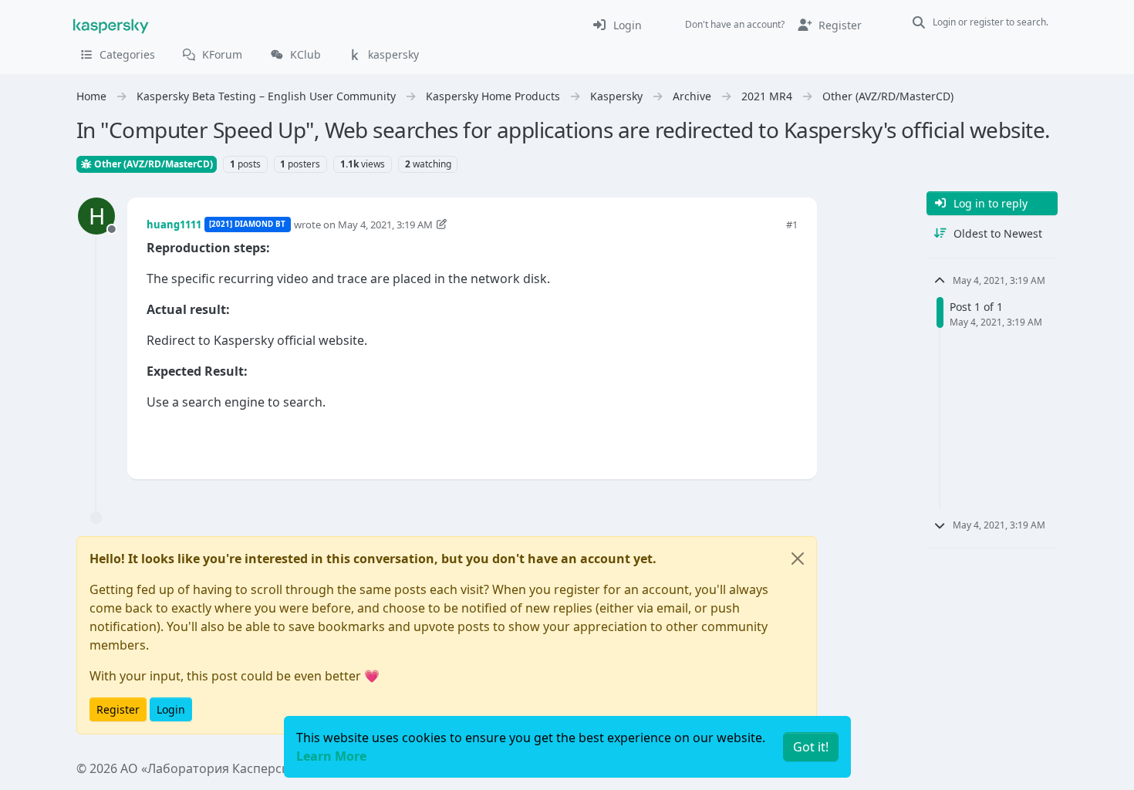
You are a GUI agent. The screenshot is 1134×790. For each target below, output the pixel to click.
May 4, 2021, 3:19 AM (385, 224)
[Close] (797, 558)
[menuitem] (617, 24)
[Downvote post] (784, 442)
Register (118, 709)
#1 (792, 224)
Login (171, 709)
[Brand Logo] (111, 24)
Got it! (811, 746)
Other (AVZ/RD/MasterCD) (152, 163)
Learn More (331, 756)
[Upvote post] (730, 442)
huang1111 (174, 224)
